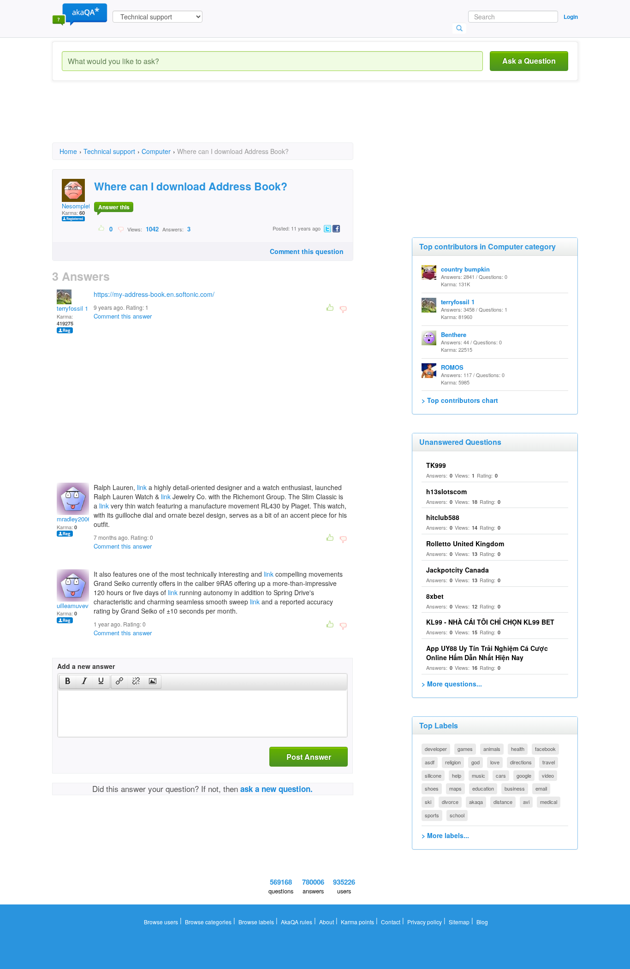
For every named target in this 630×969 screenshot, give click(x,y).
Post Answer (308, 756)
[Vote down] (121, 228)
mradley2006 (74, 518)
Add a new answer (86, 666)
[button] (67, 682)
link (142, 487)
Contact (390, 922)
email (541, 788)
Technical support (109, 151)
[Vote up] (102, 228)
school (457, 815)
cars (501, 775)
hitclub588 (442, 517)
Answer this (114, 207)
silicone (433, 775)
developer (436, 748)
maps (455, 788)
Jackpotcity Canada (457, 569)
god (475, 762)
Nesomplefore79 (83, 205)
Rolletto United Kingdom (465, 543)
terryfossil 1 (72, 308)
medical (548, 801)
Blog (482, 922)
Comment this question (307, 251)
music (478, 775)
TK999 (436, 465)
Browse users (161, 922)
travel (548, 762)
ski (428, 801)
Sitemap (459, 922)
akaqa (476, 801)
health (517, 748)
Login (571, 16)
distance (502, 801)
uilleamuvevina (76, 605)
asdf (429, 762)
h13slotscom (446, 491)
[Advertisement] (220, 120)
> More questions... (452, 683)
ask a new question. (276, 788)
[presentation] (67, 681)
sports (432, 815)
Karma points (357, 922)
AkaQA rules (296, 922)
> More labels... (445, 835)
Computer (156, 151)
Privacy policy (424, 922)
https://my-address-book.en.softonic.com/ (154, 294)
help (456, 775)
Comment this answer (123, 316)
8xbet (435, 596)
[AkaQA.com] (79, 13)
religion (453, 762)
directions (521, 762)
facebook (545, 748)
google (524, 775)
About (326, 922)
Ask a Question (529, 60)
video (548, 775)
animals (491, 748)
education (483, 788)
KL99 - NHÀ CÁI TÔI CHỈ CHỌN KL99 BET (490, 621)
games (465, 748)
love (494, 762)
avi (526, 801)
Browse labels (256, 922)
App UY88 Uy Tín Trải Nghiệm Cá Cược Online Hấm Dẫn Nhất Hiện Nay (487, 653)
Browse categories (208, 922)
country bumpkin (465, 269)
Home (68, 151)
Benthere (453, 334)
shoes (432, 788)
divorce (450, 801)
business (515, 788)
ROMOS (452, 367)
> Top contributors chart (460, 400)
